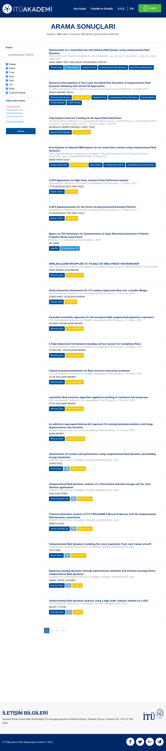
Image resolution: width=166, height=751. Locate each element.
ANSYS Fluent (74, 102)
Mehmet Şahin (56, 275)
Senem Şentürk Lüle (59, 498)
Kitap (11, 76)
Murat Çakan (56, 468)
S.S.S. (121, 8)
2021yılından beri (14, 116)
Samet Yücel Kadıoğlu (60, 132)
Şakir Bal (54, 248)
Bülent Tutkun (56, 191)
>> (63, 630)
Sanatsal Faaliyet (17, 92)
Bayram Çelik (56, 301)
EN (132, 8)
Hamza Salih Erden (58, 164)
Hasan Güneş (56, 555)
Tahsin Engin (56, 67)
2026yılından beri (14, 109)
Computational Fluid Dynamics (124, 97)
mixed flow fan (89, 67)
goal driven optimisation (141, 67)
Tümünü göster (13, 106)
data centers (95, 164)
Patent (12, 68)
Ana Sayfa (79, 8)
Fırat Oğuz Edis (57, 612)
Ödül (11, 80)
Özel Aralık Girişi (15, 121)
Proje (11, 72)
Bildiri (12, 88)
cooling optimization (114, 164)
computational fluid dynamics (113, 67)
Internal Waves (147, 97)
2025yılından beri (14, 113)
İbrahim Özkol (56, 585)
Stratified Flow (99, 97)
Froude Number (57, 102)
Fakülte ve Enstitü (102, 8)
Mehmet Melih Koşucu (60, 97)
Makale (12, 64)
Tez (11, 84)
